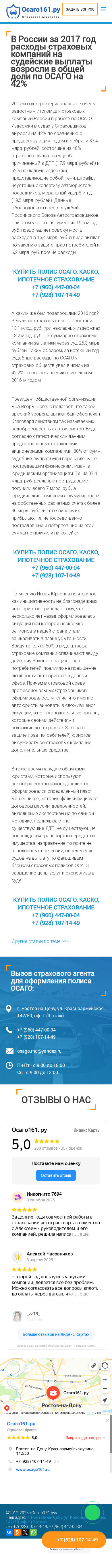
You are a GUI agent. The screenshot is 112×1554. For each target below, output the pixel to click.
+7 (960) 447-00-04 (56, 287)
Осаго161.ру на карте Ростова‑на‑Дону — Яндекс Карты (56, 1345)
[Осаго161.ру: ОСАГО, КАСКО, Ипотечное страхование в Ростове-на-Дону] (33, 11)
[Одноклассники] (17, 1532)
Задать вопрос (80, 9)
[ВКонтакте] (9, 1532)
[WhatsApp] (33, 1532)
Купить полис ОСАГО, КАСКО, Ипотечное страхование (56, 275)
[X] (25, 1532)
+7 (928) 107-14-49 (56, 294)
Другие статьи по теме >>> (40, 941)
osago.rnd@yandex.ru (39, 1051)
